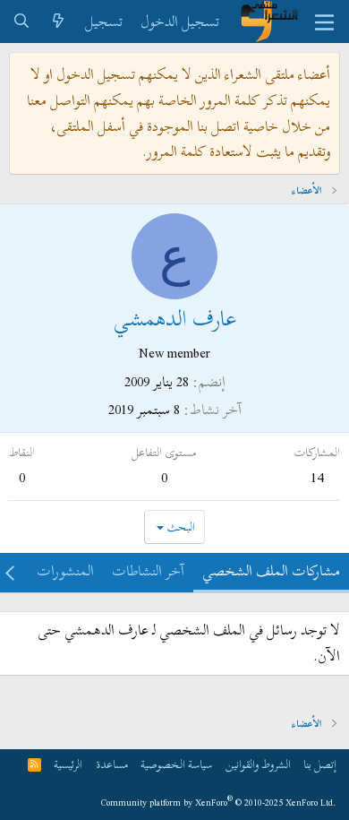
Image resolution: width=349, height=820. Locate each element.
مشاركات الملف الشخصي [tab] (271, 571)
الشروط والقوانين (258, 764)
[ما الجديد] (58, 22)
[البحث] (22, 22)
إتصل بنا (319, 764)
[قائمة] (324, 21)
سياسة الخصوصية (176, 764)
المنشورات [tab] (65, 571)
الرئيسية (68, 764)
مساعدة (112, 764)
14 (317, 477)
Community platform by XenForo (218, 802)
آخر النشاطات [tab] (148, 571)
